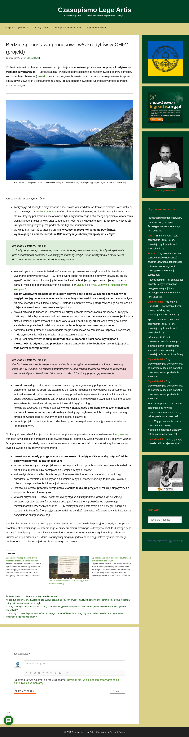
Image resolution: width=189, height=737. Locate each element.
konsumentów (48, 211)
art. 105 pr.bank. (17, 599)
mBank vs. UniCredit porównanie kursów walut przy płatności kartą (164, 341)
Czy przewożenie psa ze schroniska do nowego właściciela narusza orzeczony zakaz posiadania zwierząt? (165, 368)
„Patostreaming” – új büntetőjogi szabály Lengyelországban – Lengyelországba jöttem (165, 284)
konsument (107, 599)
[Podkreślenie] (35, 673)
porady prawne (42, 27)
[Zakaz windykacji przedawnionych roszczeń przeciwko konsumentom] (27, 566)
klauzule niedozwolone (89, 599)
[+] (67, 673)
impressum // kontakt (97, 27)
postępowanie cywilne (46, 596)
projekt (41, 76)
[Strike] (39, 673)
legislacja (125, 599)
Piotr (150, 403)
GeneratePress (117, 732)
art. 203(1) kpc (33, 599)
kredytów (118, 434)
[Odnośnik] (60, 673)
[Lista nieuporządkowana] (47, 673)
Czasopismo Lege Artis (94, 10)
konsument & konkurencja (21, 596)
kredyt (117, 599)
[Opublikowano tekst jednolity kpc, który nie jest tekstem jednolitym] (113, 566)
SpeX (151, 319)
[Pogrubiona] (27, 673)
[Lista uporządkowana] (43, 673)
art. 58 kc (60, 599)
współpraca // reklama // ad (68, 27)
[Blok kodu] (55, 673)
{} (63, 673)
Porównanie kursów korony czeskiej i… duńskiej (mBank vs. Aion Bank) (165, 350)
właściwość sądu (32, 603)
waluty (20, 603)
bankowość (72, 599)
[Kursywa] (31, 673)
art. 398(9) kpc (48, 599)
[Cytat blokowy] (51, 673)
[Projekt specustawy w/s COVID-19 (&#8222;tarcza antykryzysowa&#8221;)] (69, 567)
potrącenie (11, 603)
